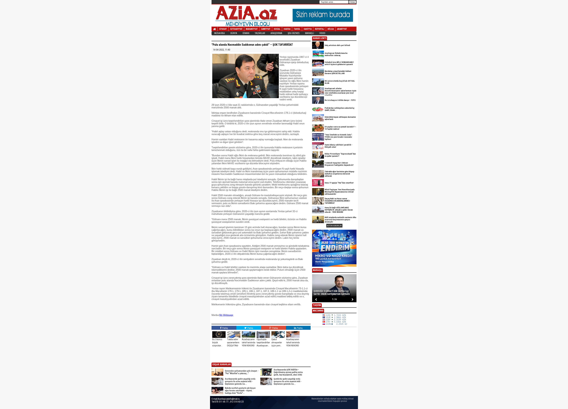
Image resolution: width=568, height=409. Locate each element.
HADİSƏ (287, 29)
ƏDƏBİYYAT (342, 29)
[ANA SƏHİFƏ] (214, 29)
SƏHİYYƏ (308, 29)
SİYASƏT (223, 29)
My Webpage (226, 315)
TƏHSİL (297, 29)
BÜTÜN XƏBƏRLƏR (334, 226)
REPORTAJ (319, 29)
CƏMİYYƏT (265, 29)
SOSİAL (277, 29)
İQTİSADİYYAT (236, 29)
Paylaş (225, 328)
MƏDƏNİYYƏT (252, 29)
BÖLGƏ (331, 29)
